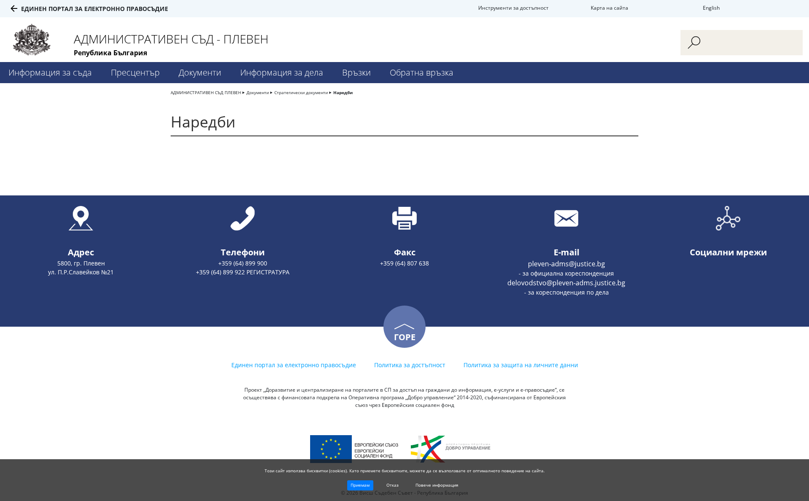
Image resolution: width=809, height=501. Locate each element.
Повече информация (436, 485)
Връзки (356, 72)
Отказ (392, 485)
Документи (200, 72)
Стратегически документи (301, 92)
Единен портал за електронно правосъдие (94, 9)
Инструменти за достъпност (513, 7)
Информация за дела (281, 72)
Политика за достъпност (409, 365)
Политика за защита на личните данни (520, 365)
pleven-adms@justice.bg (566, 263)
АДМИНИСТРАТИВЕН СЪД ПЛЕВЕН (206, 92)
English (711, 7)
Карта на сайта (609, 7)
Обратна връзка (421, 72)
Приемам (360, 485)
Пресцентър (135, 72)
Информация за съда (50, 72)
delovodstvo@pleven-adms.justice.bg (566, 282)
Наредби (343, 92)
